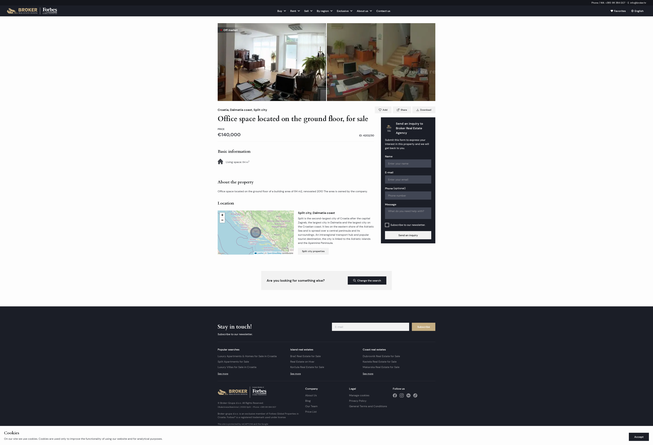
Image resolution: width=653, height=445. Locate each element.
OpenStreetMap (274, 253)
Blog (308, 400)
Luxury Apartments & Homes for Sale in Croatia (247, 356)
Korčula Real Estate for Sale (307, 367)
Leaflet (260, 253)
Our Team (311, 406)
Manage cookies (359, 395)
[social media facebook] (394, 395)
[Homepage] (32, 10)
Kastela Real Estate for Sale (380, 361)
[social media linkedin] (408, 395)
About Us (311, 395)
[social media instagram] (401, 395)
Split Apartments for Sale (233, 361)
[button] (272, 62)
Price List (311, 411)
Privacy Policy (357, 400)
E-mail (389, 172)
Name (388, 156)
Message (390, 204)
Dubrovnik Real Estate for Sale (381, 356)
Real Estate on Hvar (302, 361)
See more (223, 373)
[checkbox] (387, 225)
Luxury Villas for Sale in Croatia (237, 367)
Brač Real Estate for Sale (305, 356)
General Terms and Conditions (368, 406)
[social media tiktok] (415, 395)
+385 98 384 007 (268, 407)
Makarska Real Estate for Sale (381, 367)
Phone (395, 188)
